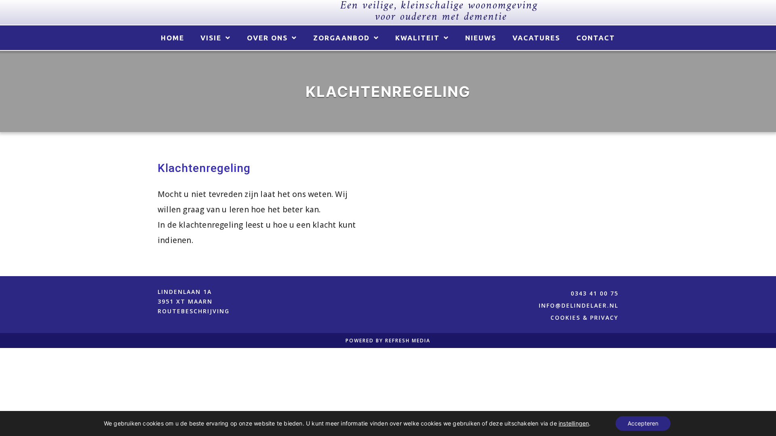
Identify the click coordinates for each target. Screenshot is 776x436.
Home (172, 38)
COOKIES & (570, 317)
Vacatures (536, 38)
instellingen (574, 423)
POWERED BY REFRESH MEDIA (388, 340)
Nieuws (480, 38)
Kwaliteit (417, 38)
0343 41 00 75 (594, 293)
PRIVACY (604, 317)
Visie (210, 38)
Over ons (267, 38)
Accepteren (643, 423)
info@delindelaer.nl (578, 305)
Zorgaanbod (341, 38)
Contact (595, 38)
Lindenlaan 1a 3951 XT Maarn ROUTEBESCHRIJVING (194, 301)
